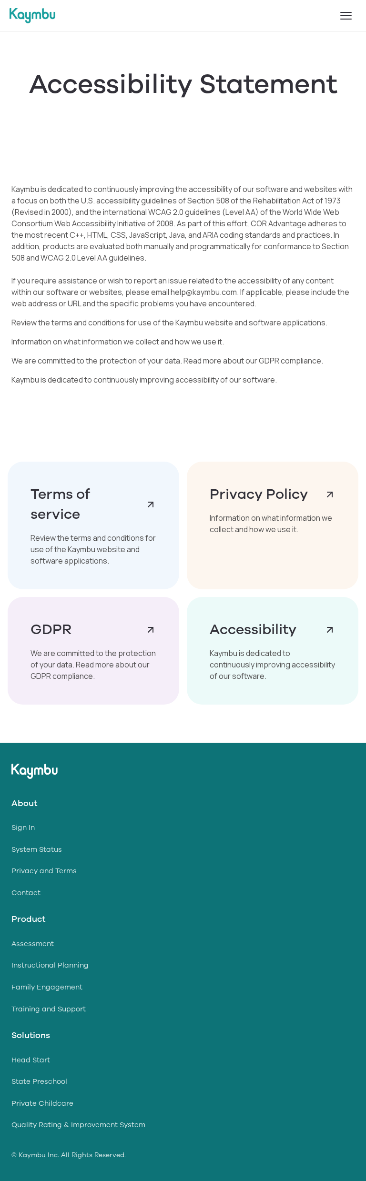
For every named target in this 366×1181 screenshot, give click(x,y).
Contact (26, 893)
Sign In (23, 827)
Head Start (30, 1060)
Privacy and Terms (44, 871)
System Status (36, 849)
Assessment (32, 944)
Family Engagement (46, 987)
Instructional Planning (50, 965)
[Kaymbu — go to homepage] (32, 15)
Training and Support (48, 1009)
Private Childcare (42, 1103)
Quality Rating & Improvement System (78, 1125)
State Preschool (39, 1081)
